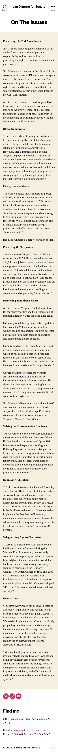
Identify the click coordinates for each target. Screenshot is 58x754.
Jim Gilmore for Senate (29, 6)
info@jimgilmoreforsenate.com (28, 730)
